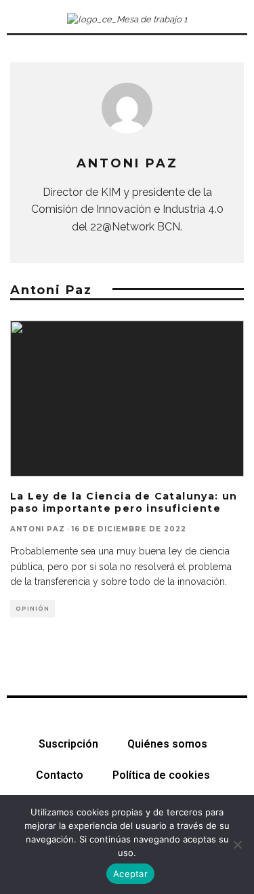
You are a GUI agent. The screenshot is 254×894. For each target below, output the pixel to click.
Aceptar (130, 873)
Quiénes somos (167, 743)
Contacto (59, 775)
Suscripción (68, 743)
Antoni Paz (37, 529)
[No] (237, 844)
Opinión (32, 608)
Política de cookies (161, 775)
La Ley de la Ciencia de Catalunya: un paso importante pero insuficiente (124, 502)
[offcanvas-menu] (19, 20)
